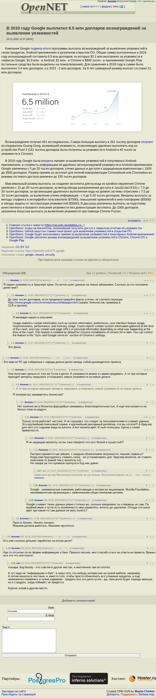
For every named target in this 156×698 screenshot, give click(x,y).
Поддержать (129, 694)
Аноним (14, 280)
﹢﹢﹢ (54, 280)
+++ (96, 6)
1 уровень (100, 273)
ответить (45, 280)
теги (115, 6)
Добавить (113, 694)
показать (39, 477)
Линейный (114, 273)
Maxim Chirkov (145, 691)
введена (47, 160)
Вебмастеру (147, 694)
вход (119, 1)
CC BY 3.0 (22, 247)
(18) (23, 273)
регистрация (130, 1)
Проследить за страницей (19, 694)
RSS (150, 273)
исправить (134, 220)
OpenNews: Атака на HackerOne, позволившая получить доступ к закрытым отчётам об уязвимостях (75, 228)
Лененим (39, 438)
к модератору (77, 280)
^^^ (53, 295)
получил (147, 142)
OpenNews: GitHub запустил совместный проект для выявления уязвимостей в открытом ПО (70, 231)
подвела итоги (41, 48)
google (29, 254)
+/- (125, 273)
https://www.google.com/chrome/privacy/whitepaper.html (43, 302)
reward (39, 254)
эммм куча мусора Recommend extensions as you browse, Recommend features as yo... (92, 476)
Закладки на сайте (14, 691)
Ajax (88, 273)
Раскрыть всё (137, 273)
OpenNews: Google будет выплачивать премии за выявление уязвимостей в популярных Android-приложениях (81, 234)
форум (106, 6)
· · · (61, 280)
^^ (49, 295)
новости (87, 6)
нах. (45, 471)
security (50, 254)
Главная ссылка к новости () (46, 225)
